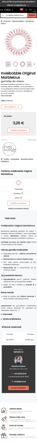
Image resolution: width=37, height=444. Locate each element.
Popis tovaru (10, 218)
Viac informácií (6, 95)
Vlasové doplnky (18, 21)
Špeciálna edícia (27, 159)
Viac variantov (10, 107)
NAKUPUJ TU (21, 5)
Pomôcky (7, 21)
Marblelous (5, 161)
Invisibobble (31, 140)
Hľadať (32, 15)
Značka (6, 159)
